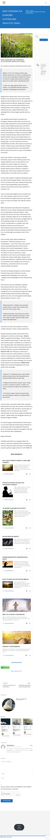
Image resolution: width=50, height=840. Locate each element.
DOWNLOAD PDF (17, 671)
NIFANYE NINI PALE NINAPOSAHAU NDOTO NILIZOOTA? (16, 730)
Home (27, 10)
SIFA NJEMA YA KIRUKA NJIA (27, 730)
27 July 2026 (26, 727)
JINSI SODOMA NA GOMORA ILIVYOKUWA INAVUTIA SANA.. (13, 61)
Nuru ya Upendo (6, 735)
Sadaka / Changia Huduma (19, 827)
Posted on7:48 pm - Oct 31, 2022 (14, 746)
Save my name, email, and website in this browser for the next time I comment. (16, 788)
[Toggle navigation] (46, 3)
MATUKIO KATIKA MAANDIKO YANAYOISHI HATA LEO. (5, 730)
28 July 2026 (14, 727)
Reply (31, 745)
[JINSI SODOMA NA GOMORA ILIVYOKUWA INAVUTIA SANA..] (17, 46)
